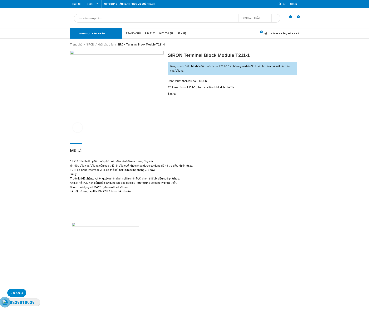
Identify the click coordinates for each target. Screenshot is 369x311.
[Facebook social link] (253, 4)
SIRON (90, 44)
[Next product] (297, 45)
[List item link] (184, 272)
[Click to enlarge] (77, 127)
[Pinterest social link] (270, 4)
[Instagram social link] (262, 4)
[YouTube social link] (266, 4)
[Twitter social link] (257, 4)
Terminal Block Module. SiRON (216, 87)
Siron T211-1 (188, 87)
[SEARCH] (276, 18)
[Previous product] (289, 45)
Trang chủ (76, 44)
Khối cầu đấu (106, 44)
